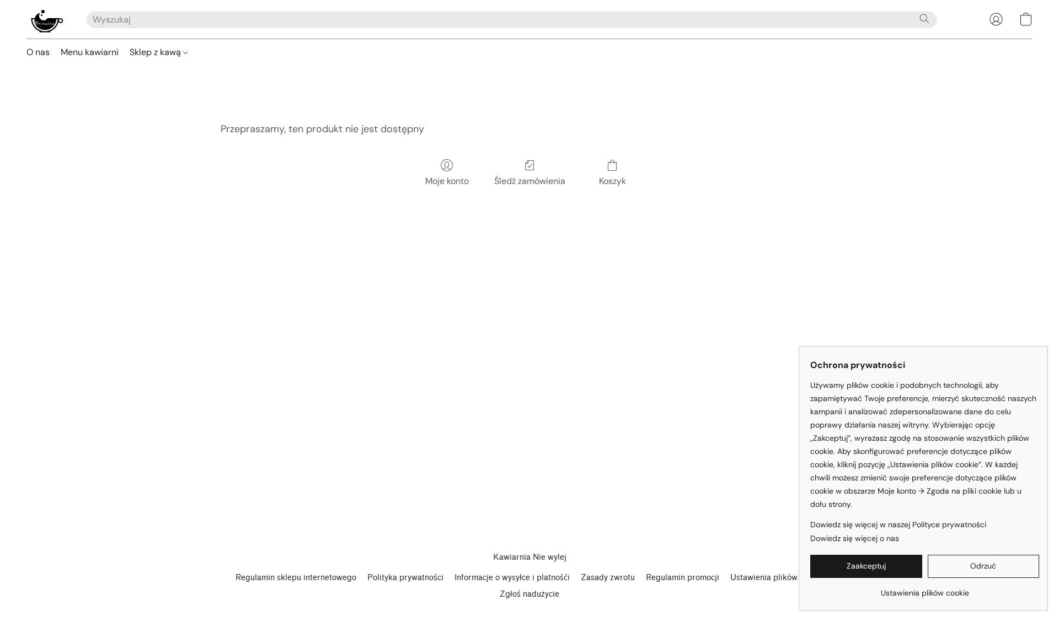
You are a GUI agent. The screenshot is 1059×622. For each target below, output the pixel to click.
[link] (924, 588)
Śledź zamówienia (529, 181)
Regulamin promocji (682, 577)
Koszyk (612, 181)
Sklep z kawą (156, 52)
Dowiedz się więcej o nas (854, 538)
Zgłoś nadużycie (529, 594)
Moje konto (447, 181)
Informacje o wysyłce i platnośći (512, 577)
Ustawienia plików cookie (776, 577)
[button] (45, 19)
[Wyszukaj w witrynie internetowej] (924, 18)
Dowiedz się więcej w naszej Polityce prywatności (898, 524)
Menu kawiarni (90, 52)
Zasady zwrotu (608, 577)
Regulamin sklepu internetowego (296, 577)
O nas (38, 52)
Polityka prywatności (405, 577)
